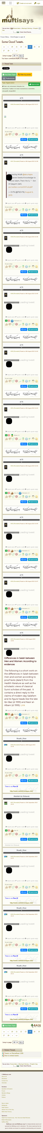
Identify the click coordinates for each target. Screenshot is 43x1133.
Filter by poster (25, 74)
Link (23, 705)
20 (12, 47)
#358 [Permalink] (15, 856)
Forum (3, 1091)
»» (16, 51)
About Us (4, 1076)
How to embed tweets (11, 1056)
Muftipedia (4, 1105)
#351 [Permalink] (15, 408)
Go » (21, 56)
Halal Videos (5, 1107)
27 (4, 51)
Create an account (25, 3)
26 (39, 47)
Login (38, 3)
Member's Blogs (6, 1093)
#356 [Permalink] (15, 744)
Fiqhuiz (4, 1097)
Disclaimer (4, 1078)
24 (30, 47)
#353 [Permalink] (15, 523)
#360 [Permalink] (15, 972)
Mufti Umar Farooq (6, 1111)
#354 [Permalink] (15, 581)
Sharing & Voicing (27, 28)
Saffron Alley (5, 1122)
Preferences (10, 78)
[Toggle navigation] (10, 3)
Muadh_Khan (21, 738)
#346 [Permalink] (15, 104)
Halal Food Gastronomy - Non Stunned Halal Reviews (16, 1117)
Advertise (4, 1082)
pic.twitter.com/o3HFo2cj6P (20, 187)
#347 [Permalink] (15, 161)
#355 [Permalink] (15, 639)
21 (16, 47)
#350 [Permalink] (15, 351)
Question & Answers (7, 1088)
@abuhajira (27, 174)
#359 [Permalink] (15, 914)
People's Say (34, 1064)
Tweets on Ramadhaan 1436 (13, 1053)
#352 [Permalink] (15, 465)
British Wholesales (6, 1119)
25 (34, 47)
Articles (4, 1095)
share (24, 139)
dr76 (21, 98)
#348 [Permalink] (15, 236)
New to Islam (5, 1103)
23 (25, 47)
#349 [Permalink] (15, 293)
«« (4, 47)
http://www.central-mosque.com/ (21, 791)
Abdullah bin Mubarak (21, 796)
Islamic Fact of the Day (8, 1109)
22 (21, 47)
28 (8, 51)
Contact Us (5, 1080)
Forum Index (16, 28)
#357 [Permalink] (15, 802)
